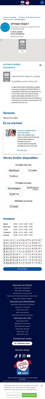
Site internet (22, 269)
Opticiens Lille (22, 331)
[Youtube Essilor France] (28, 356)
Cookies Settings (13, 395)
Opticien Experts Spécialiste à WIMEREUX (25, 27)
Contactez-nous (23, 343)
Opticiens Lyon (22, 334)
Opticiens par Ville (22, 318)
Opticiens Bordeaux (22, 326)
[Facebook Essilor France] (20, 356)
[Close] (41, 385)
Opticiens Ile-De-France (22, 293)
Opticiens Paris (22, 321)
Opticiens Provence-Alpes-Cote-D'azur (22, 296)
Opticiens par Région (22, 285)
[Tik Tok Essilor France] (16, 356)
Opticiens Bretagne (22, 290)
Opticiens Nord (23, 310)
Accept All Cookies (29, 395)
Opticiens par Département (22, 301)
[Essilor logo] (22, 2)
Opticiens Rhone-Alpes (22, 298)
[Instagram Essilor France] (24, 356)
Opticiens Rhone (22, 312)
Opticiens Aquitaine (22, 288)
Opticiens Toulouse (22, 323)
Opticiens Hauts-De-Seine (22, 315)
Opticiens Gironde (22, 307)
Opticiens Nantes (22, 329)
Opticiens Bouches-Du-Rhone (22, 304)
